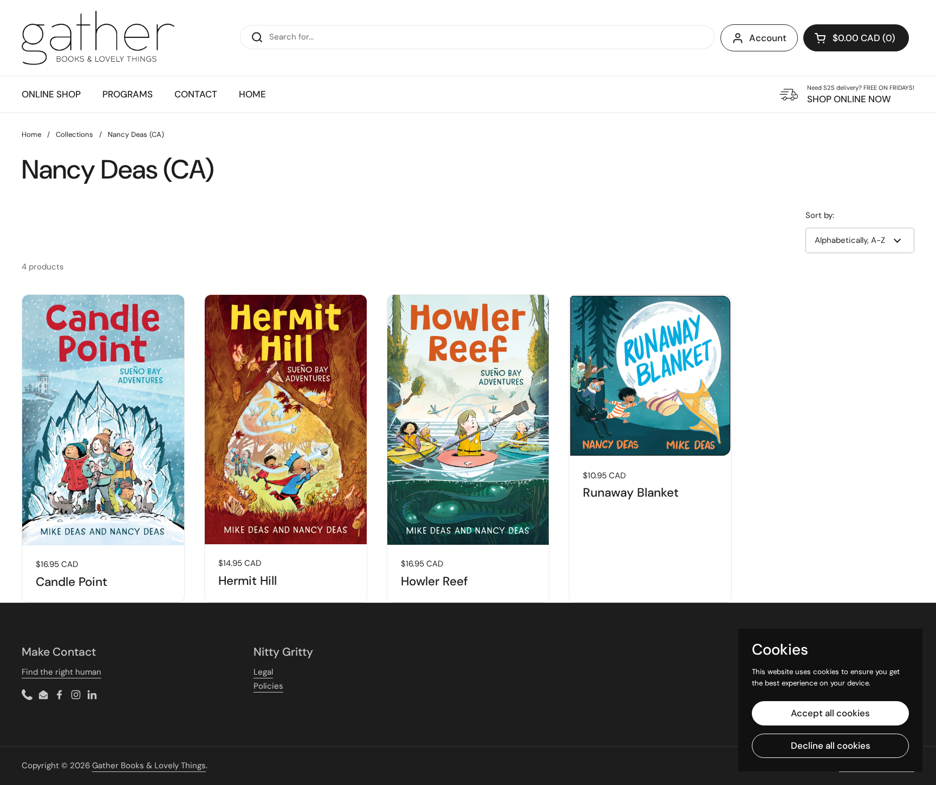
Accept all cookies (830, 713)
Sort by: (819, 215)
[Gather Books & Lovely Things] (98, 38)
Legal (263, 672)
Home (31, 134)
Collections (74, 134)
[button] (856, 37)
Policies (268, 686)
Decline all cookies (830, 745)
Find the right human (61, 672)
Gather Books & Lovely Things (149, 765)
